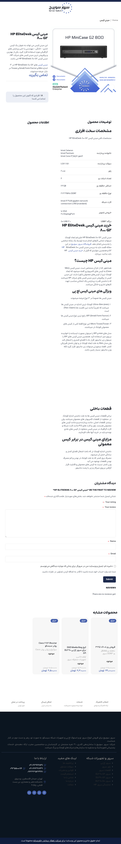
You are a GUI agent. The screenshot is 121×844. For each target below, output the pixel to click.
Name (112, 541)
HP (63, 247)
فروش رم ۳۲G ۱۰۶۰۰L (105, 647)
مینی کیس (104, 20)
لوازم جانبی (81, 657)
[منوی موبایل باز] (117, 8)
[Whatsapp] (39, 793)
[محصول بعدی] (2, 20)
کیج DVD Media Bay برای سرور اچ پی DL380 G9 (75, 650)
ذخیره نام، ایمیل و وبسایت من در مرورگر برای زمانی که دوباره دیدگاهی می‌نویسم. (76, 566)
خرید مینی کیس (75, 250)
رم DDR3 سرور (108, 653)
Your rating (109, 502)
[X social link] (45, 85)
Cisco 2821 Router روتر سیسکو (48, 645)
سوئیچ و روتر (51, 649)
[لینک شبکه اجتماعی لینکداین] (39, 85)
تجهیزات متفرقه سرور (76, 659)
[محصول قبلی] (8, 20)
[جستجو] (3, 8)
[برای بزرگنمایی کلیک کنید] (111, 87)
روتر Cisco (39, 649)
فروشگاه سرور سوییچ (81, 244)
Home (115, 20)
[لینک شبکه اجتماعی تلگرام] (33, 85)
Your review (109, 507)
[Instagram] (44, 793)
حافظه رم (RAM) (108, 651)
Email (112, 553)
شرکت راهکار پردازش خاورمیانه (47, 840)
